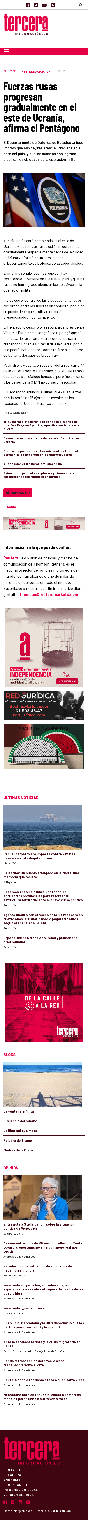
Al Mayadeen (12, 71)
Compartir (19, 493)
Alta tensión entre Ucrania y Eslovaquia (32, 464)
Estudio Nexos (61, 1511)
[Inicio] (25, 24)
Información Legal (20, 1489)
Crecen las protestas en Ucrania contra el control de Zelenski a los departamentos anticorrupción (42, 452)
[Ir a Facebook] (28, 5)
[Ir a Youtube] (44, 5)
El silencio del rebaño (20, 1121)
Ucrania (9, 507)
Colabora (12, 1474)
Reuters (10, 557)
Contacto (12, 1470)
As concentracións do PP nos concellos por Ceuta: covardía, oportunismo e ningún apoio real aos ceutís (43, 1247)
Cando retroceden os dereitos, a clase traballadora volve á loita (34, 1363)
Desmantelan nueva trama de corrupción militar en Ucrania (41, 440)
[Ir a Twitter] (36, 5)
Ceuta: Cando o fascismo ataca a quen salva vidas (43, 1380)
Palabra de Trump (17, 1140)
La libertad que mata (20, 1131)
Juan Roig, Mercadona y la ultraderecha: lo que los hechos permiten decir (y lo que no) (43, 1325)
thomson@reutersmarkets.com (49, 594)
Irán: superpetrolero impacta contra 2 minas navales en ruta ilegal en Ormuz (39, 856)
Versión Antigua (18, 1494)
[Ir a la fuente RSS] (53, 5)
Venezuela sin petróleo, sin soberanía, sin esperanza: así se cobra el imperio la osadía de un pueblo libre (43, 1289)
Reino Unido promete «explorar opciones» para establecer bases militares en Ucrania (39, 474)
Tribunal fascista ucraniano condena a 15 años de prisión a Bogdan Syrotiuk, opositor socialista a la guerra (41, 425)
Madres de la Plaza (18, 1150)
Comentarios (15, 1484)
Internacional (36, 71)
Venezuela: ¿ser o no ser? (23, 1308)
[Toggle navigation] (6, 51)
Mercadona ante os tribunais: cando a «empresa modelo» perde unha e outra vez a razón (42, 1397)
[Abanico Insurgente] (44, 755)
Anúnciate (13, 1479)
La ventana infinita (18, 1111)
